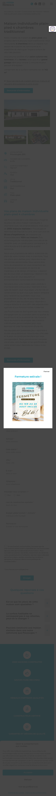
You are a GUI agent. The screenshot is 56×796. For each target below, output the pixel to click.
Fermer (46, 371)
